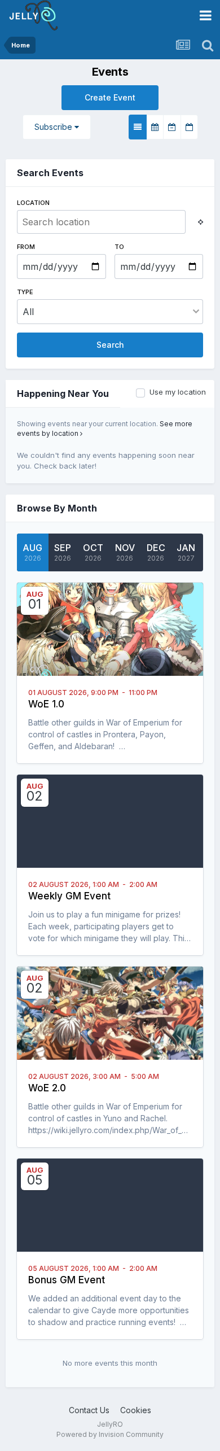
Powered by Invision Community (110, 1434)
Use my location (177, 391)
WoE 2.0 (47, 1088)
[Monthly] (155, 127)
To (119, 247)
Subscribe (54, 127)
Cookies (135, 1410)
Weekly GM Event (69, 896)
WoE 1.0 (46, 704)
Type (25, 292)
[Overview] (138, 127)
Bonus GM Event (66, 1280)
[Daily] (189, 127)
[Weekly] (172, 127)
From (26, 247)
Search (110, 344)
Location (33, 203)
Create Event (110, 97)
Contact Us (89, 1410)
